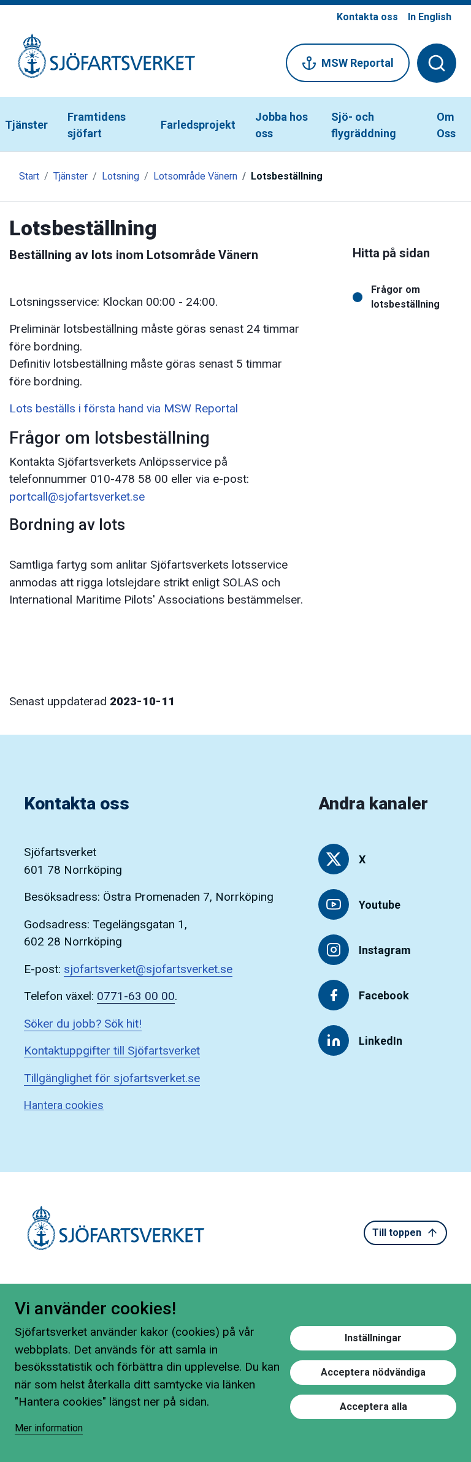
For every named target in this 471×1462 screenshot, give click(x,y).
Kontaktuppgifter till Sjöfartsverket (112, 1050)
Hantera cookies (64, 1105)
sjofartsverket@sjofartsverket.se (148, 969)
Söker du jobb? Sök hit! (83, 1024)
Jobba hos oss (281, 125)
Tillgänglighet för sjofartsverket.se (112, 1078)
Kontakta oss (367, 17)
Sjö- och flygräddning (363, 125)
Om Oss (446, 125)
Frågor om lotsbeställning (405, 297)
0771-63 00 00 (136, 996)
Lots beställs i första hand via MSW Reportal (123, 408)
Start (29, 176)
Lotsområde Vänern (195, 176)
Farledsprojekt (198, 124)
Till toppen (396, 1232)
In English (429, 17)
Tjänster (26, 124)
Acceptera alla (373, 1406)
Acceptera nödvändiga (373, 1372)
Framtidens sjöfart (96, 125)
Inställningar (373, 1338)
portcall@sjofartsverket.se (77, 497)
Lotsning (120, 176)
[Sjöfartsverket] (99, 62)
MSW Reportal (357, 62)
